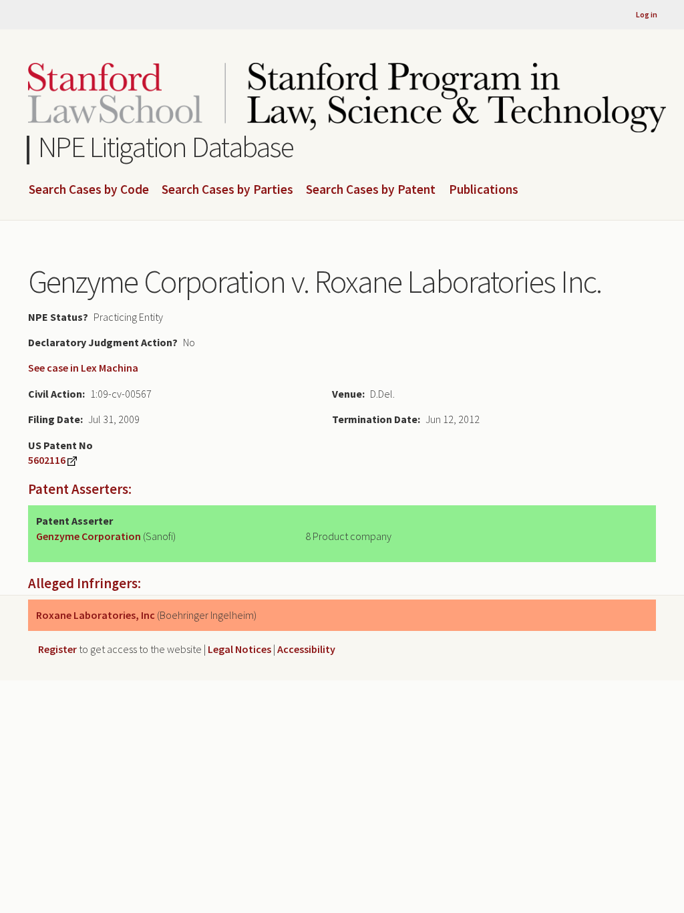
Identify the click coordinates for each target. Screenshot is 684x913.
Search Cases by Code (89, 189)
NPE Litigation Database (166, 146)
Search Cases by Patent (371, 189)
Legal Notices (239, 649)
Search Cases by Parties (227, 189)
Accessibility (306, 649)
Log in (646, 14)
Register (57, 649)
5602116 (46, 460)
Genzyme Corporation (88, 536)
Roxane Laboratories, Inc (95, 615)
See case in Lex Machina (83, 367)
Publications (483, 189)
